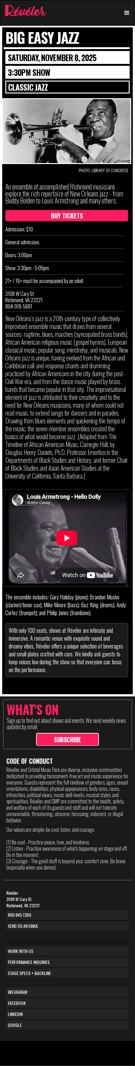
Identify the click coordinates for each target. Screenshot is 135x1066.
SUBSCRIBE (67, 739)
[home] (23, 10)
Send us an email (23, 925)
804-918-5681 (18, 306)
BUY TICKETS (67, 215)
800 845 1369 (19, 914)
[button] (126, 13)
